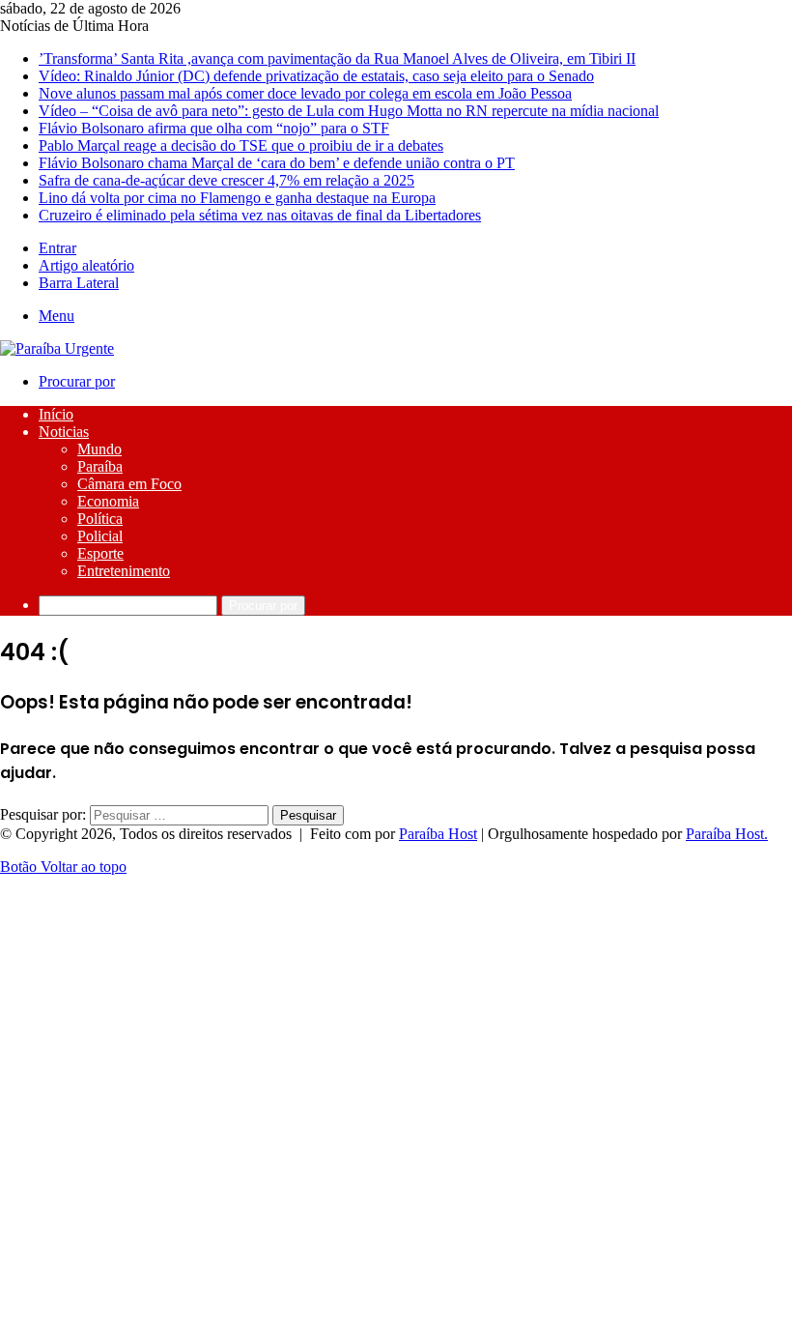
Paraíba (100, 466)
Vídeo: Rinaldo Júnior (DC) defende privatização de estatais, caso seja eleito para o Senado (316, 76)
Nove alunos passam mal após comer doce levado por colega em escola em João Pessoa (305, 93)
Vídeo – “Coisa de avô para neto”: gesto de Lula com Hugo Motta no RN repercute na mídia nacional (349, 110)
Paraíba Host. (727, 833)
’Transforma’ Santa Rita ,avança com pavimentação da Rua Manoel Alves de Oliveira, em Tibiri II (337, 58)
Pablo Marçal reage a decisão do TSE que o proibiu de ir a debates (241, 145)
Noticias (64, 431)
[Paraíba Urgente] (57, 348)
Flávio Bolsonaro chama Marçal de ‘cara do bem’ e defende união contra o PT (277, 163)
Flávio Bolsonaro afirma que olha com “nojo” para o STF (214, 128)
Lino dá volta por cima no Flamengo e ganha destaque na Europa (237, 197)
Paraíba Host (438, 833)
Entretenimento (123, 571)
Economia (108, 501)
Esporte (100, 553)
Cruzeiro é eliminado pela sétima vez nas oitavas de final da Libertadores (260, 215)
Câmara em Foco (129, 484)
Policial (100, 536)
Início (56, 414)
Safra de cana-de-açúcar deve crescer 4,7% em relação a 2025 (226, 180)
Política (100, 518)
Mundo (99, 449)
